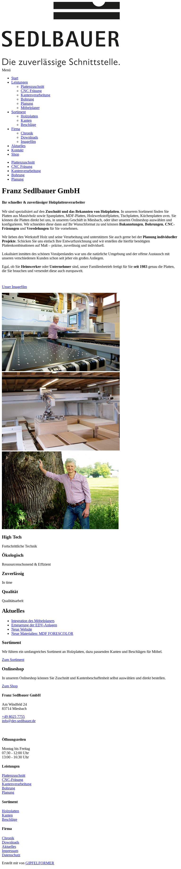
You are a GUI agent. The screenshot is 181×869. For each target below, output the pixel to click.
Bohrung (27, 99)
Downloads (29, 137)
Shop (15, 154)
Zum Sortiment (13, 660)
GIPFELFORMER (39, 863)
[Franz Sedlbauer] (90, 490)
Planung (27, 103)
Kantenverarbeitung (35, 95)
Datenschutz (11, 855)
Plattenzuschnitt (32, 86)
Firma (15, 129)
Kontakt (17, 150)
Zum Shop (10, 686)
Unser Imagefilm (14, 287)
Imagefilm (28, 142)
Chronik (27, 133)
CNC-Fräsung (12, 780)
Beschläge (28, 125)
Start (14, 78)
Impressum (10, 851)
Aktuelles (18, 146)
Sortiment (18, 112)
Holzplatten (29, 116)
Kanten (26, 120)
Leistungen (19, 82)
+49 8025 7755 (13, 717)
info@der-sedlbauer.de (19, 721)
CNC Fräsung (31, 91)
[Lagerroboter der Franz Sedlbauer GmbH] (90, 411)
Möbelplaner (30, 108)
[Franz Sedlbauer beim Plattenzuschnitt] (90, 332)
